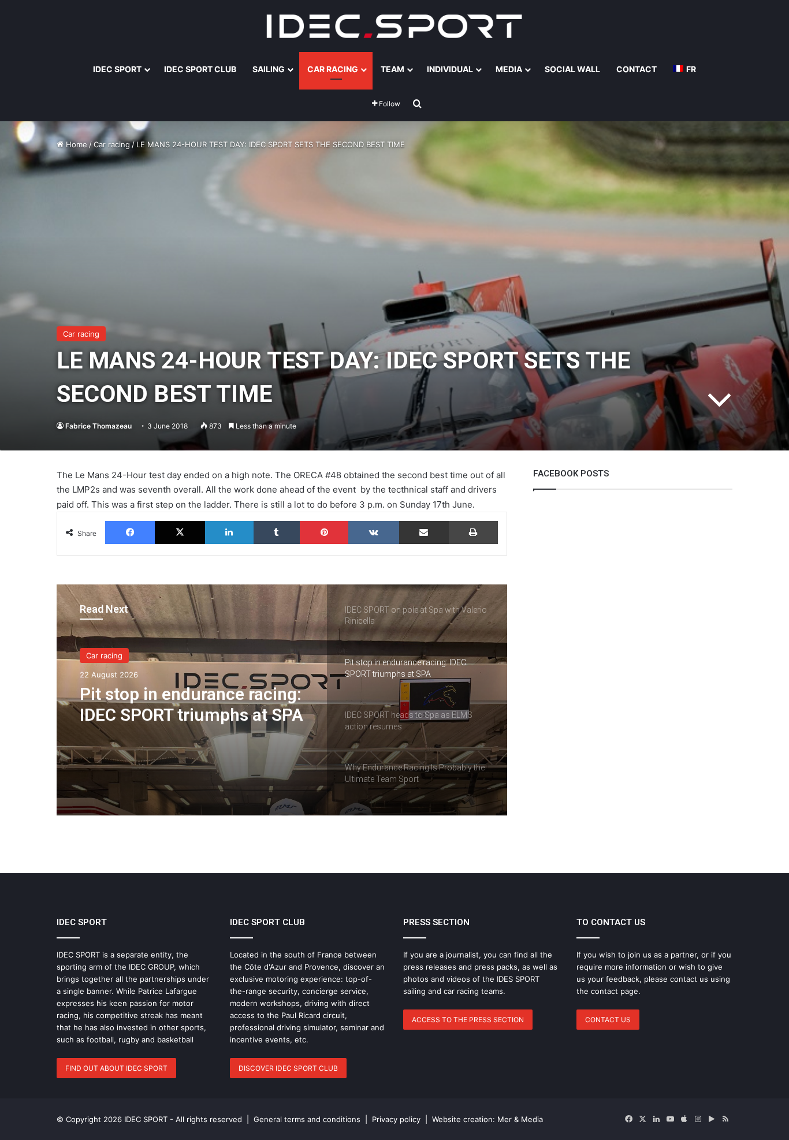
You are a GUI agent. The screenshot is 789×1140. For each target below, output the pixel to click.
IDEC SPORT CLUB (200, 69)
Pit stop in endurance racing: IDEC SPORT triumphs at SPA (191, 704)
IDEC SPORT (117, 69)
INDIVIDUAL (450, 69)
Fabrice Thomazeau (98, 426)
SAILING (268, 69)
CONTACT (636, 69)
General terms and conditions (307, 1119)
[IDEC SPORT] (394, 26)
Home (75, 144)
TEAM (392, 69)
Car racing (112, 144)
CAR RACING (332, 69)
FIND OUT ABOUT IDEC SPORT (116, 1068)
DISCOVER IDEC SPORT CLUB (288, 1068)
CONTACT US (608, 1019)
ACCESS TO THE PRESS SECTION (468, 1019)
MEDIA (509, 69)
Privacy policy (396, 1119)
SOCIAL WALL (572, 69)
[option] (282, 699)
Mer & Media (520, 1119)
